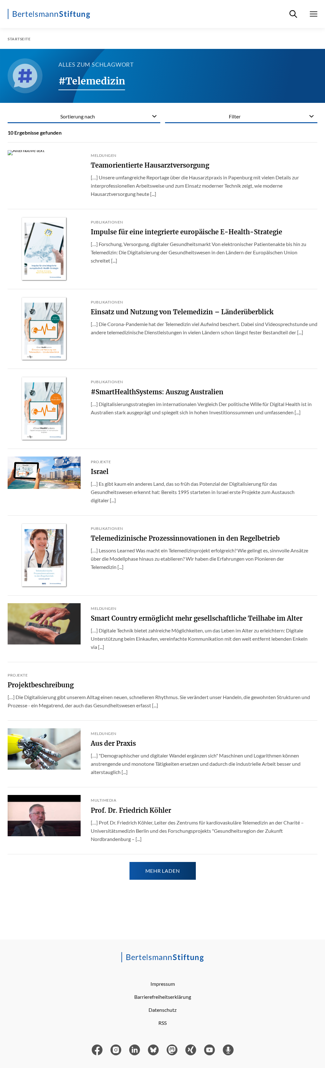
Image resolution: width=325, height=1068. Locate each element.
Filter (235, 116)
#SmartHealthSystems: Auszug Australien (157, 392)
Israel (100, 472)
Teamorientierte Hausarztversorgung (150, 165)
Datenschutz (162, 1010)
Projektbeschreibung (41, 685)
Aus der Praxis (113, 743)
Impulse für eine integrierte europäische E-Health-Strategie (186, 232)
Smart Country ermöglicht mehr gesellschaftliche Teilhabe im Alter (196, 618)
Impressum (162, 984)
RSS (162, 1023)
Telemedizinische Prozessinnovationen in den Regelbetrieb (185, 538)
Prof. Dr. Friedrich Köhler (131, 810)
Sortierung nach (77, 116)
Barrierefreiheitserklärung (162, 997)
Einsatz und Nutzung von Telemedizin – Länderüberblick (182, 312)
